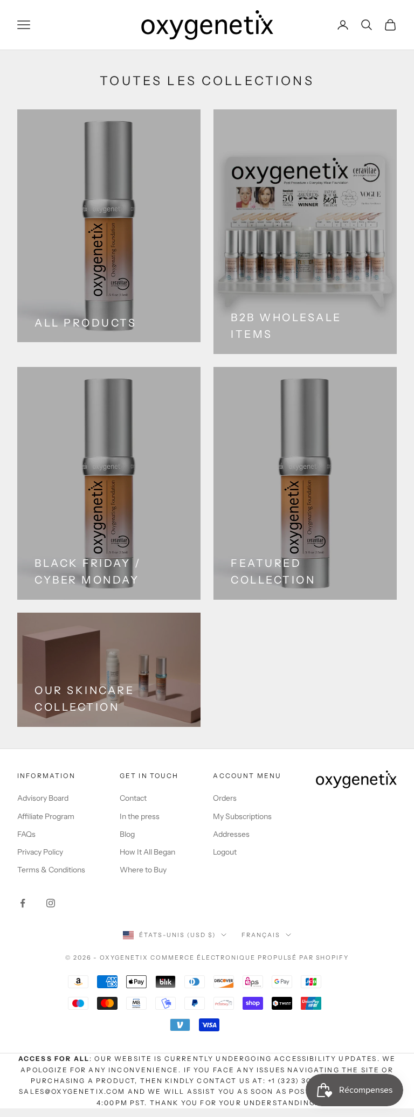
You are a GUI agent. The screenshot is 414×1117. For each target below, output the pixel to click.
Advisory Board (42, 798)
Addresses (231, 834)
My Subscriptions (242, 816)
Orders (225, 798)
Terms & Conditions (51, 870)
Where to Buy (143, 870)
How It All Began (147, 852)
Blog (127, 834)
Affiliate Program (45, 816)
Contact (133, 798)
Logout (225, 852)
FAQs (26, 834)
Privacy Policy (40, 852)
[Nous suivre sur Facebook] (22, 903)
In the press (140, 816)
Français (261, 935)
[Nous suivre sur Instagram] (50, 903)
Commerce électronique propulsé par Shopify (249, 957)
